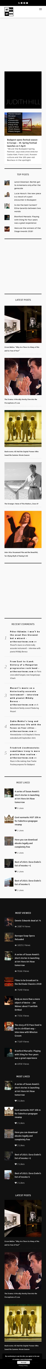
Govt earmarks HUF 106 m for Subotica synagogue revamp (28, 821)
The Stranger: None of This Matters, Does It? (21, 504)
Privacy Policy (23, 1366)
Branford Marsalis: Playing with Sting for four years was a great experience (26, 219)
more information (26, 1359)
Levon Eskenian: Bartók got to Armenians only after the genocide (27, 185)
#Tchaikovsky (13, 120)
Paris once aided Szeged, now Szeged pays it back (25, 674)
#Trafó (10, 129)
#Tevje (10, 125)
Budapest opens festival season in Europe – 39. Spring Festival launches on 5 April (22, 142)
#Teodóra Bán (13, 122)
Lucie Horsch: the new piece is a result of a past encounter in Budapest (27, 196)
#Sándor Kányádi (14, 114)
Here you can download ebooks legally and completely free (26, 843)
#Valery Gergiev (14, 131)
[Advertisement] (23, 44)
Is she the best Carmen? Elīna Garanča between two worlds (27, 208)
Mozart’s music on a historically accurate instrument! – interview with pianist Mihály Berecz (25, 648)
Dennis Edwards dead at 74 (28, 920)
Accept (23, 1362)
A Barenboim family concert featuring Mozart (24, 708)
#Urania (17, 129)
